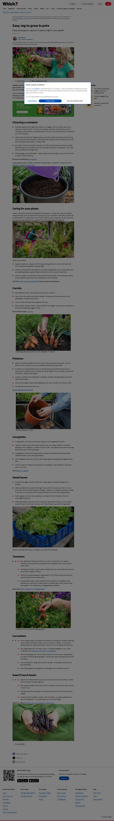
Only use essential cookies (75, 101)
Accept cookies (50, 101)
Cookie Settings (32, 101)
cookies (36, 89)
